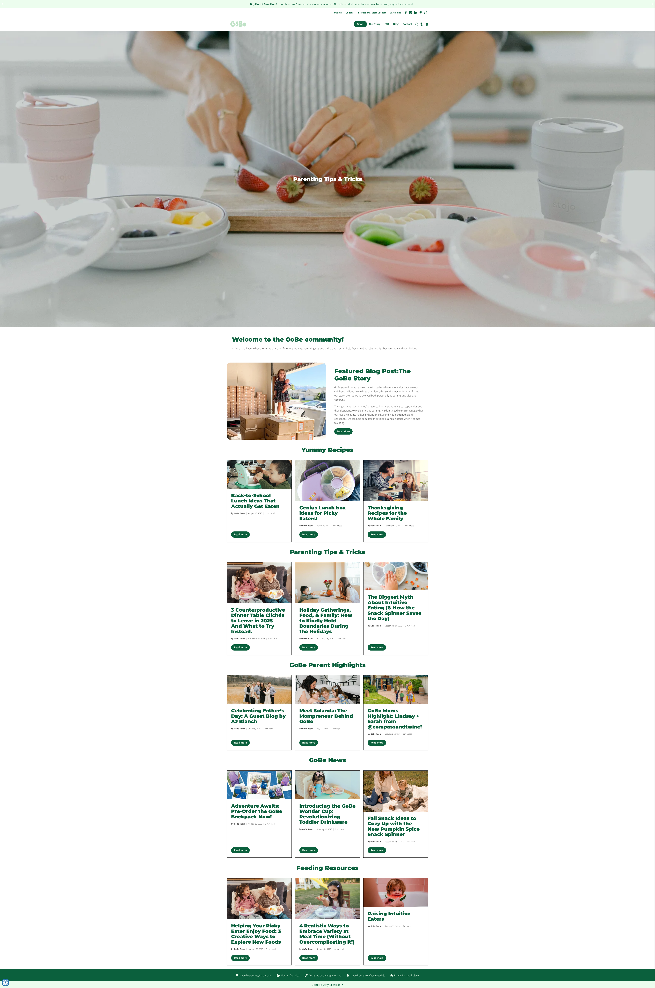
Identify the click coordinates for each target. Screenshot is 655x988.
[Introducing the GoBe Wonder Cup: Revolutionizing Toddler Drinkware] (327, 785)
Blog (396, 24)
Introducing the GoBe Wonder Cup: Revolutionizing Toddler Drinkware (327, 814)
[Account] (421, 24)
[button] (327, 984)
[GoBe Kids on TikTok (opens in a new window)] (425, 12)
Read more (242, 535)
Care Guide (395, 12)
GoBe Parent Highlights (327, 665)
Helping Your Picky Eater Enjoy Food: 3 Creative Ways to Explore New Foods (256, 934)
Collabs (349, 12)
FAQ (386, 24)
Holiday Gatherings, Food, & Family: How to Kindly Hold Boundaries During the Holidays (325, 620)
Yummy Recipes (327, 449)
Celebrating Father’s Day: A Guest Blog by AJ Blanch (258, 716)
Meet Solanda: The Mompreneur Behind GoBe (326, 716)
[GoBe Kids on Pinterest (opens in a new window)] (420, 12)
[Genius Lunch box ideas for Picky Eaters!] (327, 480)
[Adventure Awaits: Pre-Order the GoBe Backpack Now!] (259, 785)
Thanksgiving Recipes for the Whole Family (387, 513)
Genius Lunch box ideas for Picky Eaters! (322, 513)
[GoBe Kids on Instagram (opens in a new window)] (410, 12)
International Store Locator (372, 12)
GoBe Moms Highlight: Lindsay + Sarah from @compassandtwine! (395, 719)
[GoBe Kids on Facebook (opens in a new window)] (405, 12)
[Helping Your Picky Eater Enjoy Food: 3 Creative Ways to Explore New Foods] (259, 898)
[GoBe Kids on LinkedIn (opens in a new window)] (415, 12)
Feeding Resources (327, 867)
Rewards (337, 12)
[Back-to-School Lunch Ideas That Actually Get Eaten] (259, 474)
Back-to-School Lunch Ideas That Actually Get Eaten (255, 501)
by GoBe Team (238, 513)
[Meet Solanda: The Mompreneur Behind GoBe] (327, 689)
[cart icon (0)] (426, 24)
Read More (343, 431)
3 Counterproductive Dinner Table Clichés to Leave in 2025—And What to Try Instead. (258, 620)
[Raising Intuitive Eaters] (395, 892)
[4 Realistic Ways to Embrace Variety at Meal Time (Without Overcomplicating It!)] (327, 898)
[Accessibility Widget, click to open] (5, 982)
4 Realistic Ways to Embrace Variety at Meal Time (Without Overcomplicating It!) (327, 934)
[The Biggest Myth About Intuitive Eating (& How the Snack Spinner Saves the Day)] (395, 576)
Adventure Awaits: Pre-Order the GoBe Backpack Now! (256, 811)
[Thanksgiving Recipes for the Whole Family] (395, 480)
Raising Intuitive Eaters (389, 916)
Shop (360, 24)
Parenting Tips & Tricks (327, 552)
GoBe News (327, 760)
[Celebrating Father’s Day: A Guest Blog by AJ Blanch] (259, 689)
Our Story (374, 24)
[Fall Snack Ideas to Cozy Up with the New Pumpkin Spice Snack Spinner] (395, 791)
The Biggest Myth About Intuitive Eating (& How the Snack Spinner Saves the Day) (394, 607)
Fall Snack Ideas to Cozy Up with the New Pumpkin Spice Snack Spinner (394, 826)
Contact (407, 24)
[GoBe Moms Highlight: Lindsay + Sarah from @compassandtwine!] (395, 689)
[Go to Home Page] (238, 24)
